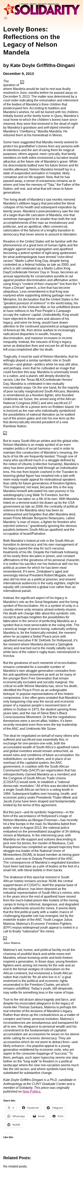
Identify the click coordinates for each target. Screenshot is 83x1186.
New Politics (31, 1091)
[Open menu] (5, 18)
